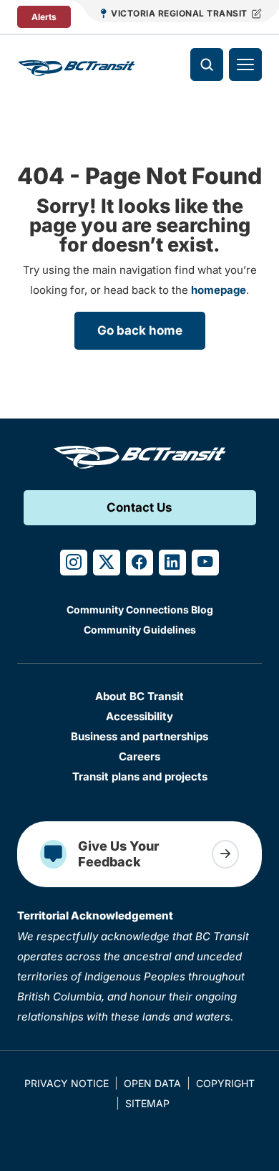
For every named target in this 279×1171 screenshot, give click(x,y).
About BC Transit (139, 696)
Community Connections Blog (140, 609)
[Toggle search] (206, 64)
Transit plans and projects (139, 776)
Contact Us (139, 507)
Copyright (225, 1083)
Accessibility (139, 716)
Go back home (139, 330)
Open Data (152, 1083)
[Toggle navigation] (245, 64)
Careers (139, 756)
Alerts (44, 16)
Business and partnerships (139, 736)
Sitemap (147, 1103)
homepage (218, 290)
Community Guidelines (140, 629)
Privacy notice (66, 1083)
